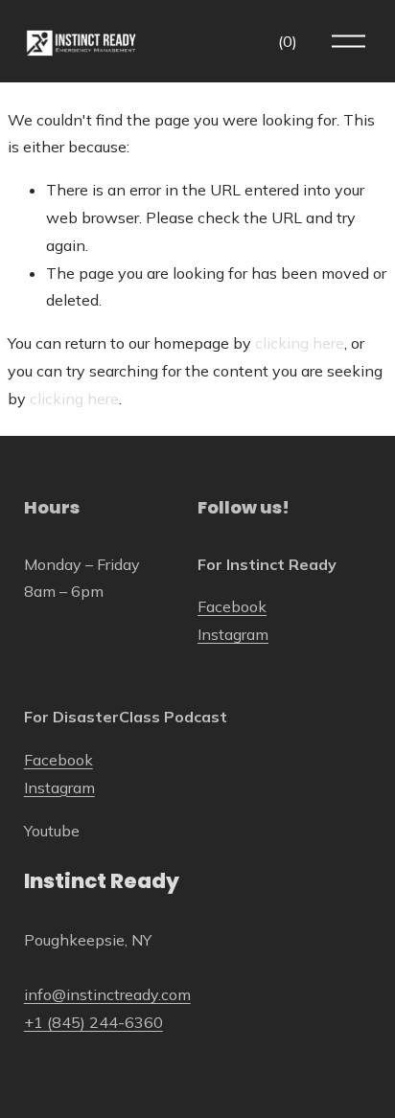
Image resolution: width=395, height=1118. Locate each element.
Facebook (232, 606)
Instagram (233, 634)
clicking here (299, 343)
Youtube (52, 830)
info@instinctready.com (107, 994)
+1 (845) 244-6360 (93, 1022)
